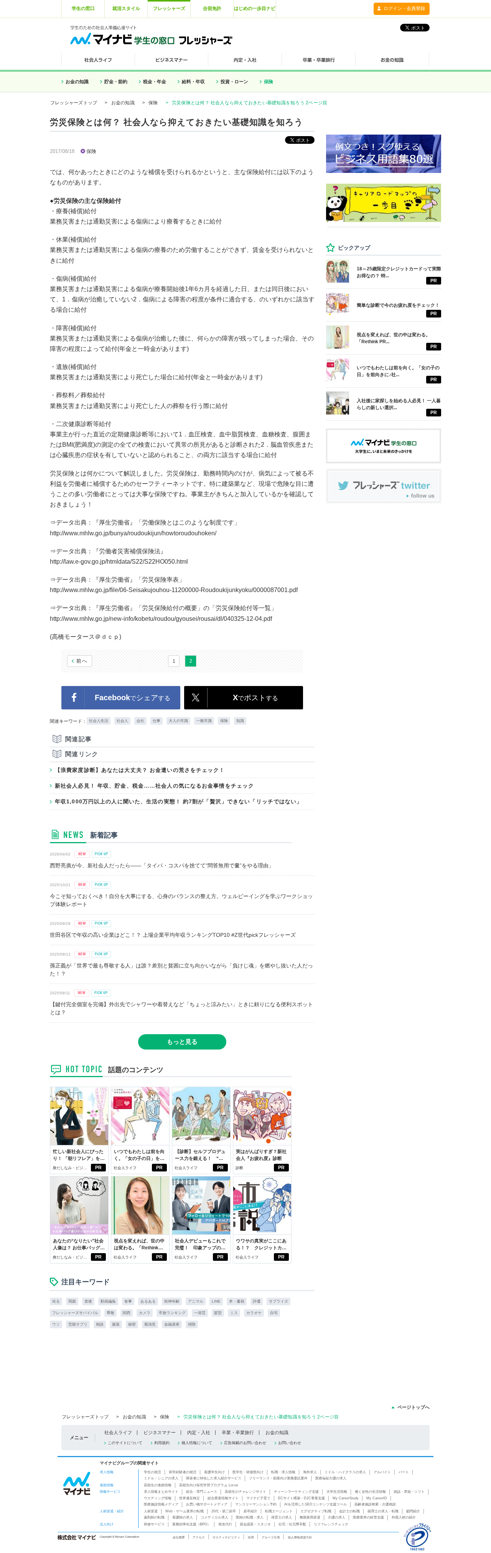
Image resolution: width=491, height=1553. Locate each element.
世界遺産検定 (189, 1498)
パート (404, 1472)
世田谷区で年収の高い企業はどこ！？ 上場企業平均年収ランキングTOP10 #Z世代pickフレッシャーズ (173, 935)
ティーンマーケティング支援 (296, 1492)
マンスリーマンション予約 (256, 1504)
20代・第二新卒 (223, 1511)
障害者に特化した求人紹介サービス (213, 1478)
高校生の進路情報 (157, 1485)
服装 (116, 1324)
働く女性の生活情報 (370, 1492)
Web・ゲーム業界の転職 (184, 1511)
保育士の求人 (281, 1517)
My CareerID (376, 1498)
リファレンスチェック (331, 1524)
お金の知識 (77, 81)
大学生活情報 (336, 1492)
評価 (256, 1301)
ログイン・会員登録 (404, 8)
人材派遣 (151, 1511)
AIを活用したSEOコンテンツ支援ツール (315, 1504)
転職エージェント (279, 1511)
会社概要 (179, 1537)
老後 (88, 1301)
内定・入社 (198, 1432)
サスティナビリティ (226, 1537)
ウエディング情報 (157, 1498)
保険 (268, 81)
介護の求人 (336, 1517)
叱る (56, 1301)
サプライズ (278, 1301)
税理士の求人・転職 (383, 1511)
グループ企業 (271, 1537)
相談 (100, 1324)
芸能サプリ (77, 1324)
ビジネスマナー (159, 1432)
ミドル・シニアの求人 (161, 1478)
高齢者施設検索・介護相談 (375, 1504)
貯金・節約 (115, 81)
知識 (240, 721)
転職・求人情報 (283, 1472)
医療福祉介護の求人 (330, 1478)
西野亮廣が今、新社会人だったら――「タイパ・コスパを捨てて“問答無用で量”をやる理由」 (162, 865)
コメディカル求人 (214, 1517)
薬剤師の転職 (154, 1517)
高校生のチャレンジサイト (245, 1492)
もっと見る (182, 1041)
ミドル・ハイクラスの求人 (345, 1472)
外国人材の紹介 (404, 1517)
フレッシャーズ (169, 8)
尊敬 (110, 1313)
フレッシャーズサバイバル (75, 1313)
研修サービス (154, 1524)
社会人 (122, 721)
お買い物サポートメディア (206, 1504)
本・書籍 (236, 1301)
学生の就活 (152, 1472)
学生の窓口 (83, 8)
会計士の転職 (349, 1511)
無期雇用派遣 (310, 1517)
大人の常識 (178, 721)
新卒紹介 (250, 1511)
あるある (148, 1301)
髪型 (218, 1313)
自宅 (274, 1313)
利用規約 (162, 1443)
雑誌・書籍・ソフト (409, 1492)
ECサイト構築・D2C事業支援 (301, 1498)
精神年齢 (172, 1301)
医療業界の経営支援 (368, 1517)
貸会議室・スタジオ (255, 1524)
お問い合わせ (289, 1443)
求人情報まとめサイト (161, 1492)
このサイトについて (125, 1443)
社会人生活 (98, 721)
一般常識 (204, 721)
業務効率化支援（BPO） (191, 1524)
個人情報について (196, 1443)
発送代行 (225, 1524)
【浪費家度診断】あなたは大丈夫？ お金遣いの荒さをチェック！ (140, 770)
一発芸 (200, 1313)
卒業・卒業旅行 (238, 1432)
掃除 (192, 1324)
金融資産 (172, 1324)
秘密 (132, 1324)
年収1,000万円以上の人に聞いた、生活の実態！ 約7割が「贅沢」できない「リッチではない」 (179, 801)
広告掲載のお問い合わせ (245, 1443)
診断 (239, 1168)
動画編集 (108, 1301)
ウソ (56, 1324)
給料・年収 (193, 81)
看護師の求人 (182, 1517)
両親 (72, 1301)
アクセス (199, 1537)
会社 (140, 721)
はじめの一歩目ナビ (254, 8)
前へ (82, 661)
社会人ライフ (125, 1168)
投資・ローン (234, 81)
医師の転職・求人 (250, 1517)
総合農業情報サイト (223, 1498)
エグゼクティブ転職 (315, 1511)
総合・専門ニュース (201, 1492)
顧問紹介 (413, 1511)
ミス (234, 1313)
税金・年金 (154, 81)
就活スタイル (126, 8)
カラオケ (254, 1313)
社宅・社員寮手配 (292, 1524)
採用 (251, 1537)
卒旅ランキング (172, 1313)
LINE (216, 1301)
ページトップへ (413, 1407)
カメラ (144, 1313)
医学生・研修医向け (248, 1472)
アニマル (195, 1301)
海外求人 (310, 1472)
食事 (128, 1301)
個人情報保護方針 (300, 1537)
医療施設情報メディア (161, 1504)
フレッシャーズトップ (73, 102)
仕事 (156, 721)
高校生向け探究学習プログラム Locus (208, 1485)
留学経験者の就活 (182, 1472)
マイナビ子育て (258, 1498)
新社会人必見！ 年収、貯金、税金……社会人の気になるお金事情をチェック (154, 786)
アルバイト (382, 1472)
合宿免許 (212, 8)
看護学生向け (214, 1472)
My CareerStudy (346, 1498)
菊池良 (150, 1324)
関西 (126, 1313)
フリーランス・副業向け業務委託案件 (278, 1478)
